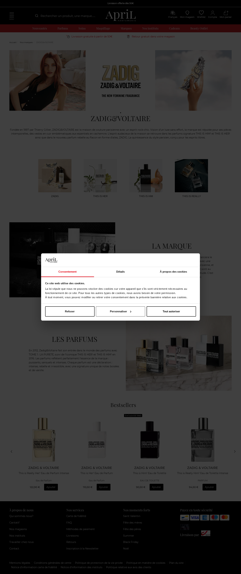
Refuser (70, 311)
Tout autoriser (171, 311)
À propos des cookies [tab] (173, 271)
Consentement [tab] (67, 271)
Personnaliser (118, 311)
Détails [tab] (120, 271)
